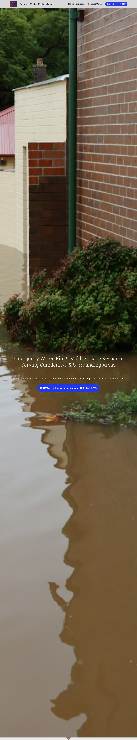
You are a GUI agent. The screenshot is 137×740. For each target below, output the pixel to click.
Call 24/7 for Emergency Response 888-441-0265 (68, 388)
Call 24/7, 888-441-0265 (116, 4)
